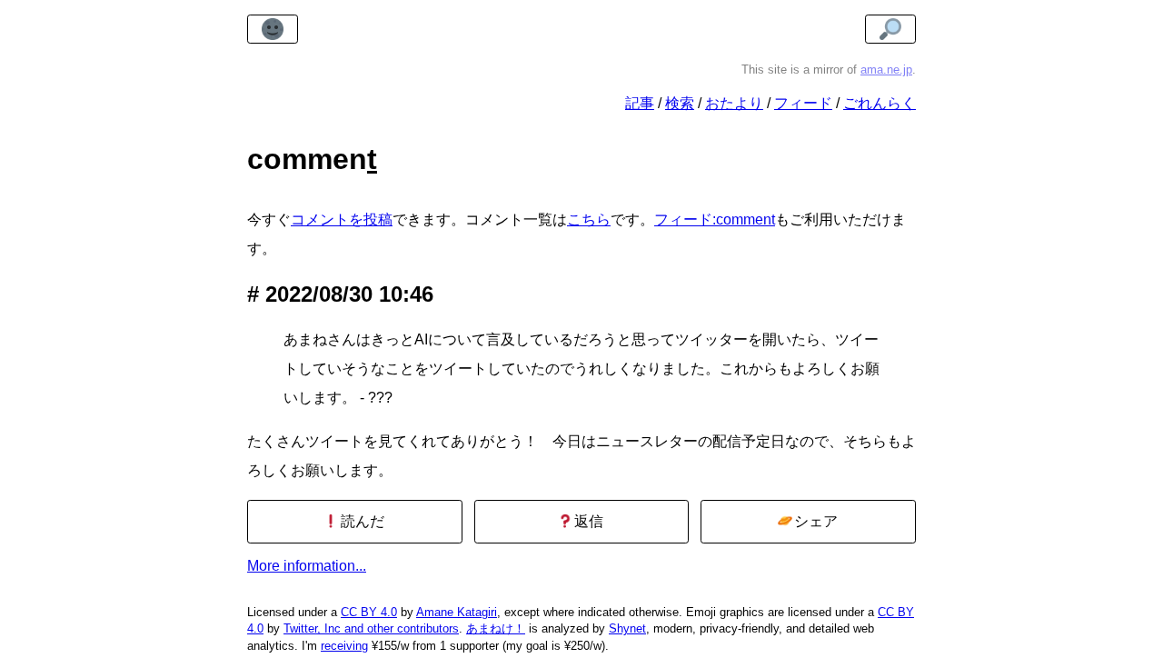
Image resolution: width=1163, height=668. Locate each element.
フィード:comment (714, 219)
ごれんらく (879, 103)
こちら (589, 219)
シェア (814, 521)
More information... (306, 565)
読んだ (360, 521)
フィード (803, 103)
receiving (344, 646)
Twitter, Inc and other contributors (371, 628)
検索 (679, 103)
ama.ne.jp (886, 69)
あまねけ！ (495, 628)
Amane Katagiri (456, 612)
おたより (734, 103)
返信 (587, 521)
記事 (639, 103)
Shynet (627, 628)
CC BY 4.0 (369, 612)
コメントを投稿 (342, 219)
